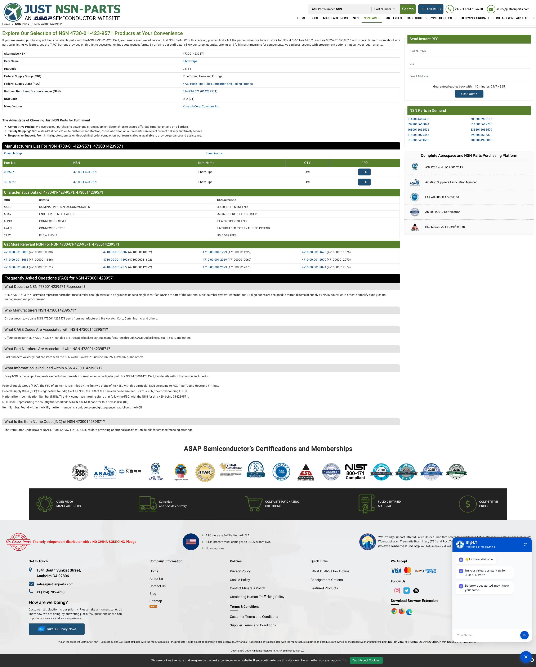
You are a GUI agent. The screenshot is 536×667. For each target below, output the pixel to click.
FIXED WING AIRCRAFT (474, 18)
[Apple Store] (394, 610)
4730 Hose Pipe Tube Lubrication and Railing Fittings (218, 84)
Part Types (393, 18)
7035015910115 (481, 119)
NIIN (356, 18)
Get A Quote (469, 94)
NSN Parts (372, 18)
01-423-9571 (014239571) (200, 91)
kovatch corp (13, 153)
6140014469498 (418, 119)
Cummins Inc (210, 106)
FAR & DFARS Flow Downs (330, 571)
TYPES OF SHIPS (440, 18)
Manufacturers (335, 18)
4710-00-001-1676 (314, 252)
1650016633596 (418, 129)
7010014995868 (481, 140)
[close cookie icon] (532, 660)
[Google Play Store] (402, 610)
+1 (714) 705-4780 (50, 592)
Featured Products (324, 588)
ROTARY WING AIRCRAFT (513, 18)
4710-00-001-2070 (314, 260)
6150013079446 (418, 135)
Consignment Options (327, 579)
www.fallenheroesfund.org (399, 546)
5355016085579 (481, 129)
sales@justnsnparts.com (54, 584)
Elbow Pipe (190, 61)
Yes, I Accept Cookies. (366, 660)
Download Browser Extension (414, 600)
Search (408, 9)
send (524, 635)
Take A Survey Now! (61, 629)
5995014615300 (481, 135)
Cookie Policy (240, 579)
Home (301, 18)
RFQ (364, 172)
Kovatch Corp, (192, 106)
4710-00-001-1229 (215, 252)
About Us (156, 578)
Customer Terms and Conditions (254, 616)
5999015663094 (418, 124)
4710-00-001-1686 (16, 260)
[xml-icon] (153, 606)
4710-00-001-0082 (115, 252)
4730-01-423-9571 (85, 172)
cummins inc (214, 153)
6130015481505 (418, 140)
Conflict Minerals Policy (247, 588)
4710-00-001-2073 (215, 267)
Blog (152, 593)
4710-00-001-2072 (115, 267)
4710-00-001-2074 (314, 267)
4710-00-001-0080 (16, 252)
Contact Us (157, 586)
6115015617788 (481, 124)
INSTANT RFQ (430, 9)
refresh (525, 544)
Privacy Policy (240, 571)
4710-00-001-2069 (215, 260)
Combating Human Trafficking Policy (257, 596)
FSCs (314, 18)
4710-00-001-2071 (16, 267)
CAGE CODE (415, 18)
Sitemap (157, 601)
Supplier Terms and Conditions (253, 625)
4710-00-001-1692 (115, 260)
